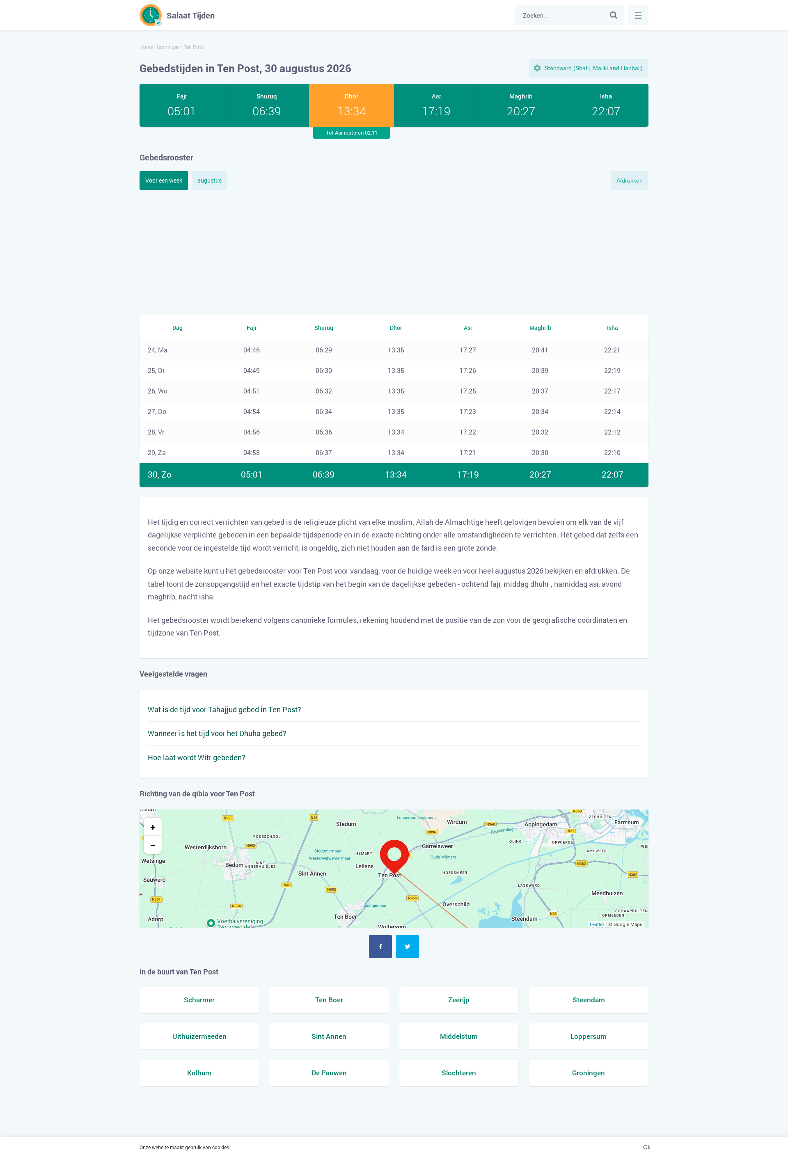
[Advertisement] (394, 251)
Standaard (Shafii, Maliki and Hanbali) (594, 68)
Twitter (407, 946)
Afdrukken (629, 180)
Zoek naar (613, 15)
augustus (209, 180)
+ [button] (153, 826)
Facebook (380, 946)
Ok (647, 1147)
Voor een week (163, 180)
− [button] (153, 844)
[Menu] (638, 15)
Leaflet (597, 924)
